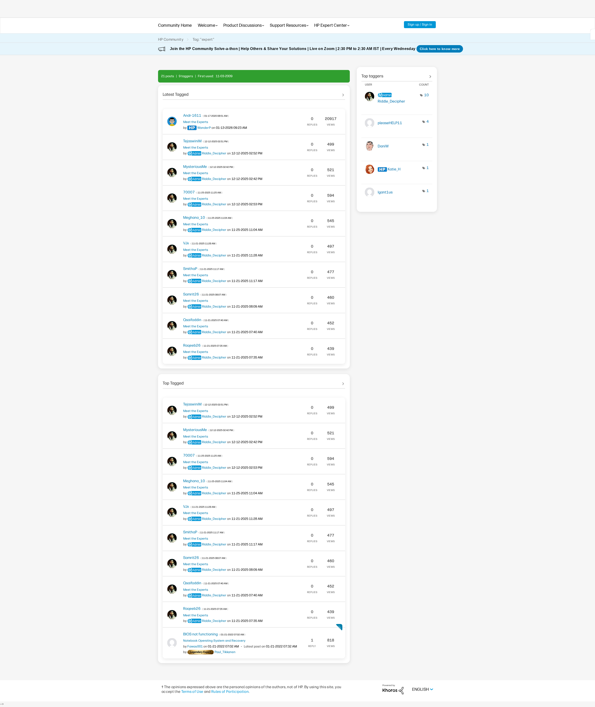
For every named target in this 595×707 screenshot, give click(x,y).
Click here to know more (440, 49)
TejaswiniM (206, 141)
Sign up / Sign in (420, 25)
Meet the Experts (195, 122)
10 (426, 95)
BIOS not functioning (214, 634)
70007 (202, 192)
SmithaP (204, 268)
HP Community (170, 39)
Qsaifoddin (206, 320)
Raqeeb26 (205, 345)
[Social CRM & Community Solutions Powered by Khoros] (393, 689)
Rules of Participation (230, 691)
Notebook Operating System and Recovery (214, 640)
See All (254, 92)
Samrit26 (204, 294)
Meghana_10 (207, 217)
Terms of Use (192, 691)
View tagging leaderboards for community (397, 74)
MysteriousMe (208, 166)
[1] (592, 34)
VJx (199, 243)
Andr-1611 (206, 115)
